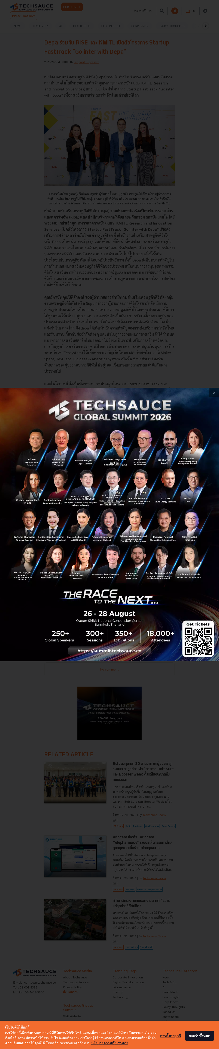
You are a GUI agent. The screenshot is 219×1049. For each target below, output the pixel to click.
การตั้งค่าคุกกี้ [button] (170, 1036)
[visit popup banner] (109, 524)
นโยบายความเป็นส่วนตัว (109, 1043)
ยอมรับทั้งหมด (199, 1036)
